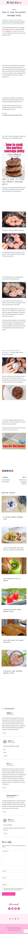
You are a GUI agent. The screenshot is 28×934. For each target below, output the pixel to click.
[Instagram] (15, 919)
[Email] (10, 471)
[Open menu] (21, 3)
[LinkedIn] (8, 471)
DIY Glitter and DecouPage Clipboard (22, 480)
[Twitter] (12, 919)
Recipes (14, 9)
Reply (4, 733)
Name (5, 871)
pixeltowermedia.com (14, 930)
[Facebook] (5, 471)
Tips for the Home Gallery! (11, 430)
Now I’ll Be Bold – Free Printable (6, 479)
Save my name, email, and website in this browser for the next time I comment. (13, 889)
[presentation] (14, 504)
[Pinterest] (3, 471)
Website (5, 884)
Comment (6, 851)
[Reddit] (12, 471)
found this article (20, 308)
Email (4, 878)
